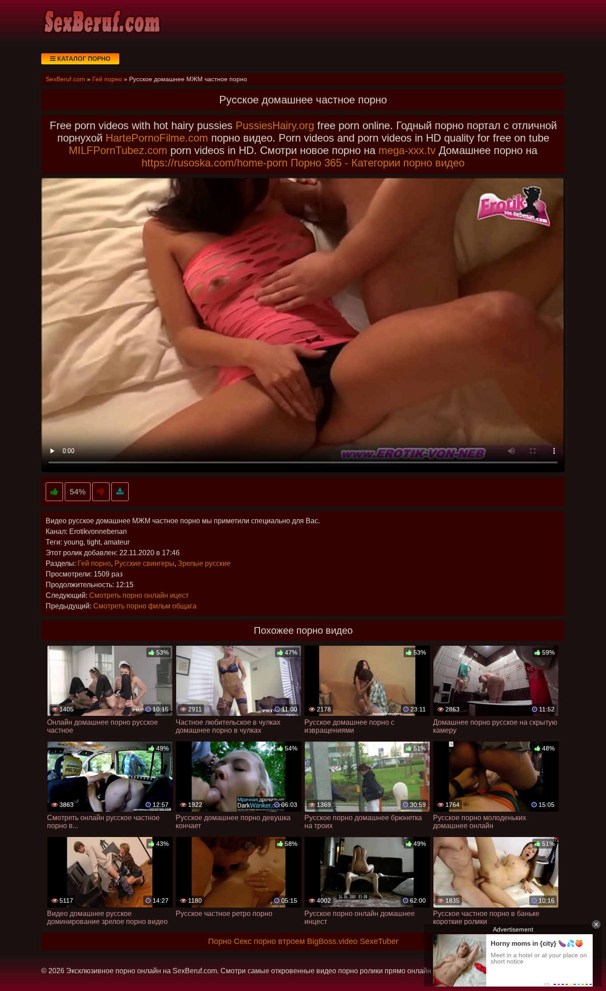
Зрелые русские (204, 563)
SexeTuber (379, 941)
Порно (220, 941)
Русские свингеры (144, 563)
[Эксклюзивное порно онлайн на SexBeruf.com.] (101, 22)
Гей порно (94, 563)
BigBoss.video (332, 941)
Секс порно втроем (269, 941)
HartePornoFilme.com (157, 138)
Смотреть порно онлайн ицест (139, 595)
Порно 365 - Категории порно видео (377, 163)
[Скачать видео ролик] (120, 492)
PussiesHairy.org (275, 125)
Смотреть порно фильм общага (145, 606)
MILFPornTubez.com (118, 150)
